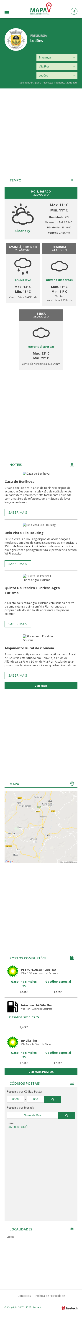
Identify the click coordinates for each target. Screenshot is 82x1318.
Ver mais (41, 686)
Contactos (24, 1296)
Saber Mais (17, 512)
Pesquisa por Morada (20, 1107)
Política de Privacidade (50, 1296)
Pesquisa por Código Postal (24, 1091)
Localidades (12, 13)
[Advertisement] (41, 131)
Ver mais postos (41, 1072)
